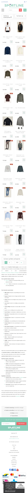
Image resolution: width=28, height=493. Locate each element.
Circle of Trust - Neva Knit (20, 226)
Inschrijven (22, 423)
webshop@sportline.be (14, 438)
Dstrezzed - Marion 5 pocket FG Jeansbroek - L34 (8, 203)
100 (17, 262)
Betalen (14, 457)
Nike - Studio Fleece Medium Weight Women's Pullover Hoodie (20, 133)
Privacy (14, 466)
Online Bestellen (14, 455)
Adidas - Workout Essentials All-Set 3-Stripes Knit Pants (20, 251)
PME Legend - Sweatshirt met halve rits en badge (7, 133)
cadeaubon (18, 396)
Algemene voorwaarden (14, 452)
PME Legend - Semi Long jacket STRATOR (20, 38)
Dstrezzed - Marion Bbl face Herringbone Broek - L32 (8, 157)
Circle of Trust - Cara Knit (8, 108)
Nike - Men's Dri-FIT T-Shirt (7, 37)
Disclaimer (14, 464)
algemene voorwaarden (10, 491)
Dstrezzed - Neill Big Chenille (20, 179)
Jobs (14, 448)
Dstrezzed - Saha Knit (20, 203)
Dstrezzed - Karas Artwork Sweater (7, 179)
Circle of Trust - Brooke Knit (7, 250)
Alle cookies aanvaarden (21, 486)
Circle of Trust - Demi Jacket (8, 84)
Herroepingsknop (14, 450)
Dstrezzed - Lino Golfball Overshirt (20, 155)
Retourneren (14, 460)
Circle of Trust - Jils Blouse (20, 61)
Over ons (14, 445)
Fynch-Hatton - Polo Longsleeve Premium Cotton (8, 62)
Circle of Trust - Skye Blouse (8, 226)
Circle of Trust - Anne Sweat (20, 85)
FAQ (14, 446)
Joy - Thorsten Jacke (20, 107)
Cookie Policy (14, 462)
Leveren (14, 459)
